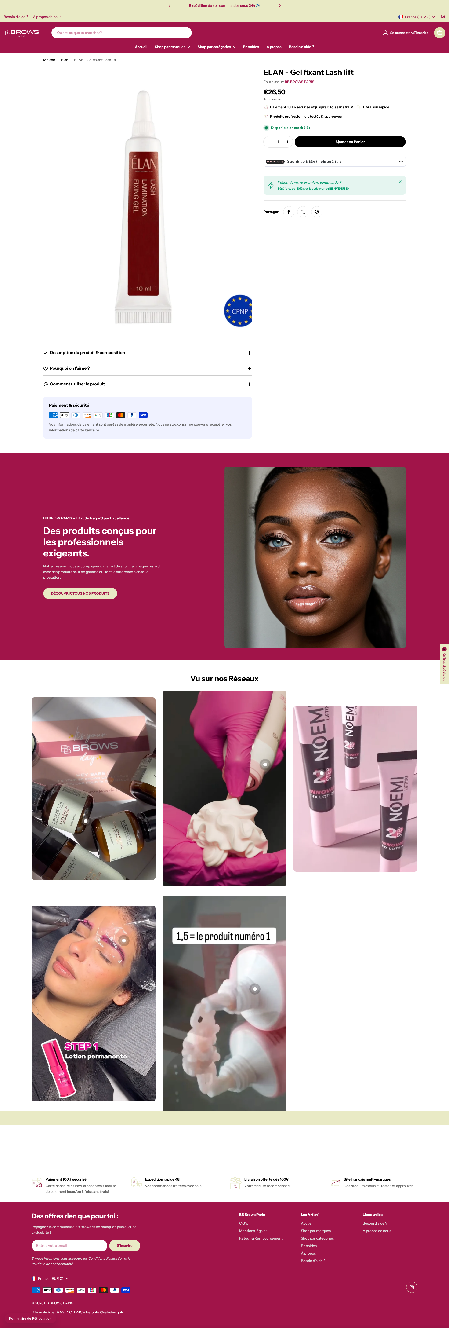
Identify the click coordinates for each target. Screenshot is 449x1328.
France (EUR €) (417, 17)
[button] (169, 5)
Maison (49, 60)
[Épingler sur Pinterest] (316, 211)
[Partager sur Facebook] (288, 211)
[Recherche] (185, 33)
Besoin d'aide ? (16, 17)
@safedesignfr (111, 1312)
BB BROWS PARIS (299, 82)
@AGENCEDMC (70, 1312)
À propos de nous (47, 17)
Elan (64, 60)
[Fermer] (400, 181)
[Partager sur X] (302, 211)
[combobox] (121, 32)
